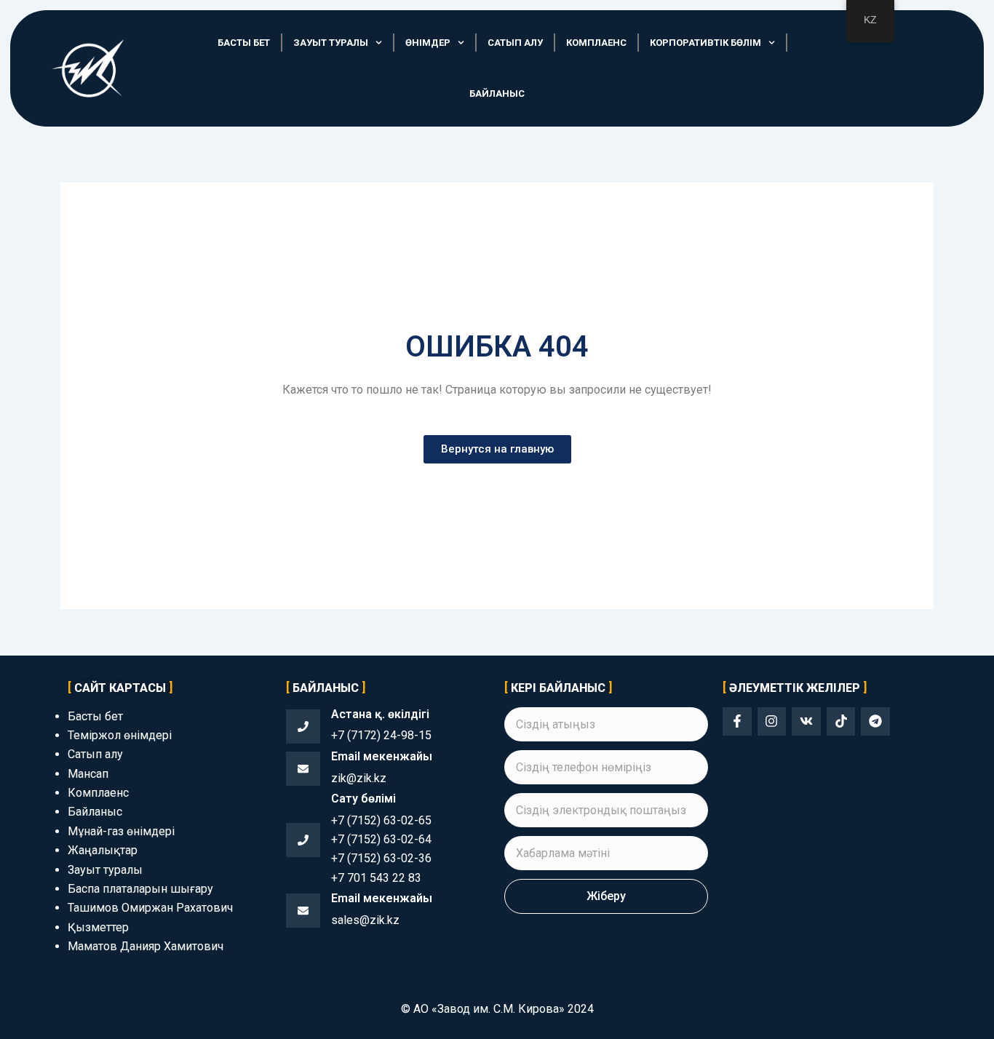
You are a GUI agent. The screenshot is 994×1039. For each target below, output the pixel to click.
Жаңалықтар (103, 850)
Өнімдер (427, 42)
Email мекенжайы (381, 756)
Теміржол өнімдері (120, 735)
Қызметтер (98, 927)
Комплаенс (596, 42)
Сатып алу (515, 42)
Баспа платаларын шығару (140, 889)
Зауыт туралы (330, 42)
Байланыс (497, 93)
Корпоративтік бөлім (705, 42)
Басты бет (244, 42)
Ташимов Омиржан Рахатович (150, 908)
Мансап (88, 774)
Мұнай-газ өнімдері (121, 831)
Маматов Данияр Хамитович (145, 946)
